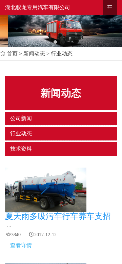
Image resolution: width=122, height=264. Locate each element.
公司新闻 (21, 118)
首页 (12, 54)
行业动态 (21, 133)
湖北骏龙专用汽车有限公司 (37, 7)
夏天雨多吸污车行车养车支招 (58, 216)
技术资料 (21, 149)
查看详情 (21, 245)
